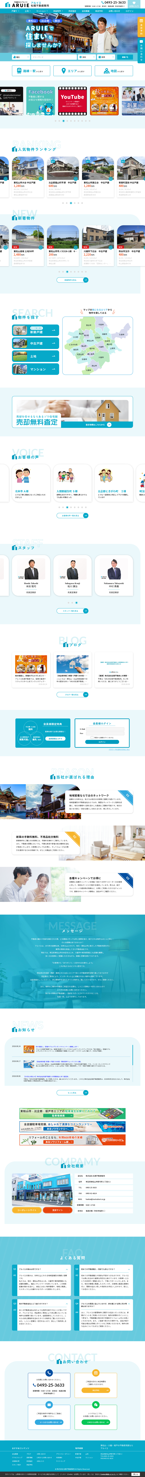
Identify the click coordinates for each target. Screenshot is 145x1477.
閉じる (135, 1474)
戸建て (14, 11)
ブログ (29, 1454)
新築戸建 (78, 1454)
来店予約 (99, 11)
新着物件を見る (70, 280)
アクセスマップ (17, 1457)
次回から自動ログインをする (103, 737)
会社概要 (85, 11)
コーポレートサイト (26, 1210)
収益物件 (57, 11)
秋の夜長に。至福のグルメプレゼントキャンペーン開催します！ (57, 1047)
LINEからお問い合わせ (96, 1422)
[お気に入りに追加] (6, 179)
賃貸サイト (57, 1210)
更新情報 (29, 1457)
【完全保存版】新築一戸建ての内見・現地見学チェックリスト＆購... (58, 1061)
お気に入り (134, 6)
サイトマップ (60, 1461)
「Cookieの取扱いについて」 (107, 1474)
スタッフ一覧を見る (70, 611)
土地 (27, 11)
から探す (33, 71)
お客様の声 (15, 1461)
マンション (41, 11)
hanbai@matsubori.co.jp (95, 1199)
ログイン (129, 11)
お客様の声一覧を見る (70, 515)
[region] (72, 1063)
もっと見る (72, 1092)
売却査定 (72, 11)
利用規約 (59, 1457)
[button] (55, 121)
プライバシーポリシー (63, 1454)
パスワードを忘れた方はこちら (119, 749)
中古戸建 (78, 1457)
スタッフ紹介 (16, 1465)
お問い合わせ (114, 11)
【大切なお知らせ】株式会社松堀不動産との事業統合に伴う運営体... (46, 1076)
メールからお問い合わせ (49, 1422)
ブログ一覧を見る (71, 694)
